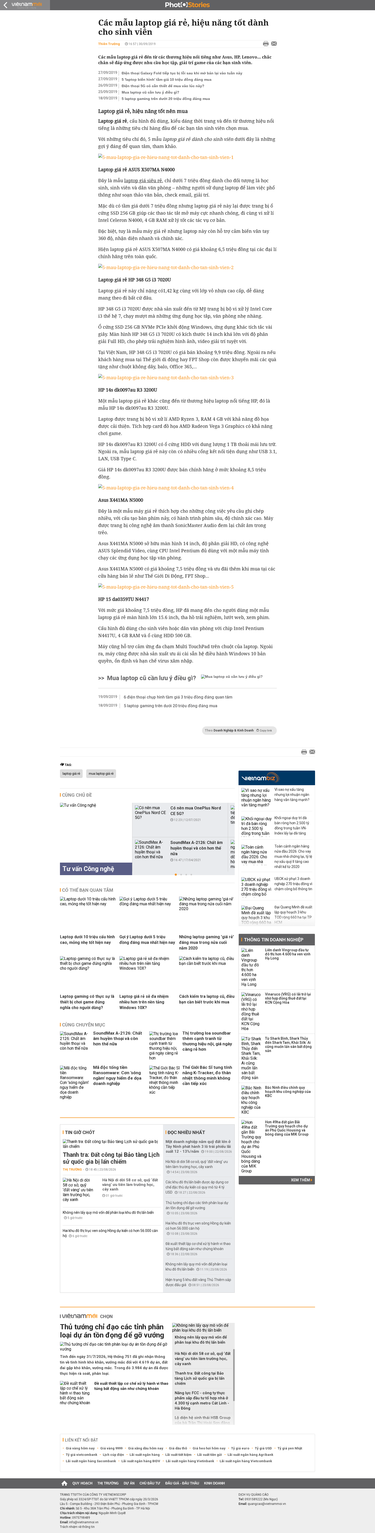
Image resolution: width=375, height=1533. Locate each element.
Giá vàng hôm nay (80, 1448)
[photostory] (187, 5)
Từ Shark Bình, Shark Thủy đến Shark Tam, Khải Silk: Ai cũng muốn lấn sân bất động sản (288, 1044)
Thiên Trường (109, 44)
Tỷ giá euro (240, 1448)
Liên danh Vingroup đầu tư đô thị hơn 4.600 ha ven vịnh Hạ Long (287, 954)
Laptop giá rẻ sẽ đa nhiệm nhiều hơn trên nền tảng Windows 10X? (144, 1002)
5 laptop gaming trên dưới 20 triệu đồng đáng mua (166, 99)
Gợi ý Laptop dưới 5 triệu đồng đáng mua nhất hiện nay (147, 939)
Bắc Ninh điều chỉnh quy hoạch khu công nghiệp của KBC (288, 1091)
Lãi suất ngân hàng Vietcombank (246, 1461)
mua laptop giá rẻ (101, 774)
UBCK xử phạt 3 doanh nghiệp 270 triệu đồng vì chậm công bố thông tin (293, 884)
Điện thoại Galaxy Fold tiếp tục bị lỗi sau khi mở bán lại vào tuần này (182, 73)
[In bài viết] (264, 44)
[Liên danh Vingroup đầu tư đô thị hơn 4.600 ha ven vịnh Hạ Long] (251, 967)
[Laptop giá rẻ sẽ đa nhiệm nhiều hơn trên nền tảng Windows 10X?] (147, 968)
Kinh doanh (214, 1483)
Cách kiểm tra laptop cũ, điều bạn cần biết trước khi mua (206, 999)
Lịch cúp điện (113, 1455)
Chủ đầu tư (150, 1483)
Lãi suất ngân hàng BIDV (140, 1461)
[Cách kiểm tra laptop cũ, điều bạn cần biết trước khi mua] (207, 963)
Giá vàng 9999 (111, 1448)
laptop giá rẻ (71, 774)
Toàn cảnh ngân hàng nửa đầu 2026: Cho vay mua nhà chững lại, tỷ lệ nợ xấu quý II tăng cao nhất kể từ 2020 (293, 856)
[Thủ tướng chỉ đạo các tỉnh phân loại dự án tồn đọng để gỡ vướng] (114, 1347)
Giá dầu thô (178, 1448)
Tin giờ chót (80, 1132)
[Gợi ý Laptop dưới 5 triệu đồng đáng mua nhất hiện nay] (147, 903)
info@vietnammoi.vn (83, 1522)
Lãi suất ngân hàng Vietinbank (190, 1461)
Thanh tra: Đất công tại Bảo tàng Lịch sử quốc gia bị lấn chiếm (111, 1158)
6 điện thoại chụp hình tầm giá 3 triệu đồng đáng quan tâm (178, 697)
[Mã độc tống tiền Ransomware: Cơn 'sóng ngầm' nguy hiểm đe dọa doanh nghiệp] (75, 1083)
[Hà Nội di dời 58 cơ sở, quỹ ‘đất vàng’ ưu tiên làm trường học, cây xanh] (78, 1190)
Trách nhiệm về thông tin (77, 1527)
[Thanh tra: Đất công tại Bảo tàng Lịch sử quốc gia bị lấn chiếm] (112, 1144)
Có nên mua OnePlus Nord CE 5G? (195, 811)
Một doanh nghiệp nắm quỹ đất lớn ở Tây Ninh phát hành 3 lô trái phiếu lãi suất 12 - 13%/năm (198, 1146)
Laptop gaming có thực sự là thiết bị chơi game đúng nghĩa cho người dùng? (87, 1002)
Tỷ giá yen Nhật (290, 1448)
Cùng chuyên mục (83, 1024)
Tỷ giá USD (263, 1448)
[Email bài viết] (273, 44)
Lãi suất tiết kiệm (178, 1455)
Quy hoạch (82, 1483)
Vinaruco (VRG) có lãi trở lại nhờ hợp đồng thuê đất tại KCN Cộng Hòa (288, 998)
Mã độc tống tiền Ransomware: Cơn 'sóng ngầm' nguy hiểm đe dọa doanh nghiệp (117, 1075)
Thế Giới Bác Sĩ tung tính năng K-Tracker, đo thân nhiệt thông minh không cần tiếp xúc (207, 1075)
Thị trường (72, 1169)
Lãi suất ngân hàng (145, 1455)
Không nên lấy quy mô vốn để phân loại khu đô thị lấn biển (108, 1212)
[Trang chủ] (64, 1483)
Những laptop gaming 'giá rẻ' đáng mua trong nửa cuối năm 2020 (206, 942)
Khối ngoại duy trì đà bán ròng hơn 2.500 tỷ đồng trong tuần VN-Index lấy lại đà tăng (291, 825)
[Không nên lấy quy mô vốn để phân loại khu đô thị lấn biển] (203, 1328)
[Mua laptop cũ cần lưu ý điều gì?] (232, 678)
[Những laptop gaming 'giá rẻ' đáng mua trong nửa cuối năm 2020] (207, 908)
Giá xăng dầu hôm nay (145, 1448)
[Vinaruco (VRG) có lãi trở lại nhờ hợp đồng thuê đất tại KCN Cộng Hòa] (251, 1011)
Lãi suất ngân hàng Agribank (250, 1455)
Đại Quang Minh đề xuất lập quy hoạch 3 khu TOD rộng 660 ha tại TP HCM (293, 914)
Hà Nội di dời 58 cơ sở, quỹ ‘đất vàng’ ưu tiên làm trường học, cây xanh (130, 1185)
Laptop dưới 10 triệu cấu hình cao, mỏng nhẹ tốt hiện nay (87, 939)
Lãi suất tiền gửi (209, 1455)
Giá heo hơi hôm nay (209, 1448)
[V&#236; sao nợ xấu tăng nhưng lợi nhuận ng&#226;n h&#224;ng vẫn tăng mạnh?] (256, 798)
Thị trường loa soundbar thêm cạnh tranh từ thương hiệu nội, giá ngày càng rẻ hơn (207, 1041)
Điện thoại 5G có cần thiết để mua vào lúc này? (163, 86)
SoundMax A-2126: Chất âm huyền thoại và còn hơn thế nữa (196, 848)
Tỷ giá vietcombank (81, 1455)
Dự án (129, 1483)
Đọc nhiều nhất (186, 1132)
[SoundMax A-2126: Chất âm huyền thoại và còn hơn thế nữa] (150, 849)
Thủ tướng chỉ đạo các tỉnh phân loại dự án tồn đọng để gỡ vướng (112, 1331)
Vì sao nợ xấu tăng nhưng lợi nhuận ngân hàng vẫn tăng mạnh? (291, 794)
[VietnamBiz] (260, 777)
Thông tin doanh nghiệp (273, 939)
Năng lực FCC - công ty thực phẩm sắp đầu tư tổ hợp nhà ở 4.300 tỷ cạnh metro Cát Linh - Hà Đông (202, 1401)
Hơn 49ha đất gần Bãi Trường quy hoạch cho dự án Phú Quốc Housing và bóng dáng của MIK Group (286, 1128)
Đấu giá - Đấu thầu (182, 1483)
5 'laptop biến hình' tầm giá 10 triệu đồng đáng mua (166, 79)
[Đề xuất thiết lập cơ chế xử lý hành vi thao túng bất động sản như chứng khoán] (75, 1393)
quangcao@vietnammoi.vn (267, 1504)
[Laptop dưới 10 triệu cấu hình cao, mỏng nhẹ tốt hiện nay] (88, 903)
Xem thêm (301, 1180)
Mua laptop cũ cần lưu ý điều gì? (150, 92)
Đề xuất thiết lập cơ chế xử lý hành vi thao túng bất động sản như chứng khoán (131, 1386)
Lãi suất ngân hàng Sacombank (91, 1461)
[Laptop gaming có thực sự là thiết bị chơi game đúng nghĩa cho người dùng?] (88, 968)
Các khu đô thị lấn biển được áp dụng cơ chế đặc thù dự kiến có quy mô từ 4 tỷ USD (197, 1187)
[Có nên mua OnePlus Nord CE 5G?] (150, 812)
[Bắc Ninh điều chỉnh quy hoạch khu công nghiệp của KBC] (251, 1100)
